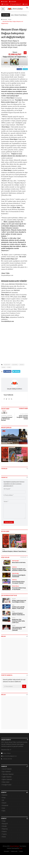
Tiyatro (4, 834)
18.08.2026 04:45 (5, 439)
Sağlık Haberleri (7, 777)
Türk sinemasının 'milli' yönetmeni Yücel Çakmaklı (19, 628)
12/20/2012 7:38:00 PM (6, 415)
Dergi (3, 821)
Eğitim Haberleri (7, 779)
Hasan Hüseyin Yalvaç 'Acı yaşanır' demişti (18, 582)
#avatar (21, 364)
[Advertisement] (14, 343)
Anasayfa (5, 19)
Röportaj (4, 829)
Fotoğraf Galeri (6, 785)
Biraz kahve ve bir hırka (18, 562)
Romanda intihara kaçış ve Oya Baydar (19, 588)
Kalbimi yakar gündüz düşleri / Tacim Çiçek (18, 607)
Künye (21, 851)
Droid (20, 848)
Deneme (4, 795)
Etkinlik (4, 826)
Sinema (4, 831)
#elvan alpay (7, 364)
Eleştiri (4, 803)
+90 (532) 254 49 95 (7, 759)
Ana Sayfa (5, 1)
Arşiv (3, 808)
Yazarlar (26, 4)
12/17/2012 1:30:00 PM (24, 414)
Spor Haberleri (6, 771)
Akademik (5, 805)
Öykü (3, 811)
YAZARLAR (23, 557)
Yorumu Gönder (9, 522)
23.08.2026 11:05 (5, 458)
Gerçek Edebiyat (14, 846)
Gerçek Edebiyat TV (16, 4)
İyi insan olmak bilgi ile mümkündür (18, 575)
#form (8, 367)
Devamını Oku (5, 750)
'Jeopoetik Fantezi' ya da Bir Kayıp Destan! (6, 418)
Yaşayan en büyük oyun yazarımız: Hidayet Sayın (19, 569)
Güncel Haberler (7, 769)
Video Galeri (5, 782)
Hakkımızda (14, 851)
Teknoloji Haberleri (8, 774)
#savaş (3, 367)
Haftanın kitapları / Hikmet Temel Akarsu (14, 15)
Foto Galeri (6, 4)
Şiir (3, 800)
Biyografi (5, 823)
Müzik (4, 837)
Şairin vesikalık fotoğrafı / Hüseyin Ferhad (22, 417)
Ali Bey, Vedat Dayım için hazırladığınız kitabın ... (19, 601)
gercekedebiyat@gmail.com (10, 756)
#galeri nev (14, 364)
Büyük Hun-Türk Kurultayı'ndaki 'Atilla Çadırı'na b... (18, 621)
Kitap (3, 797)
